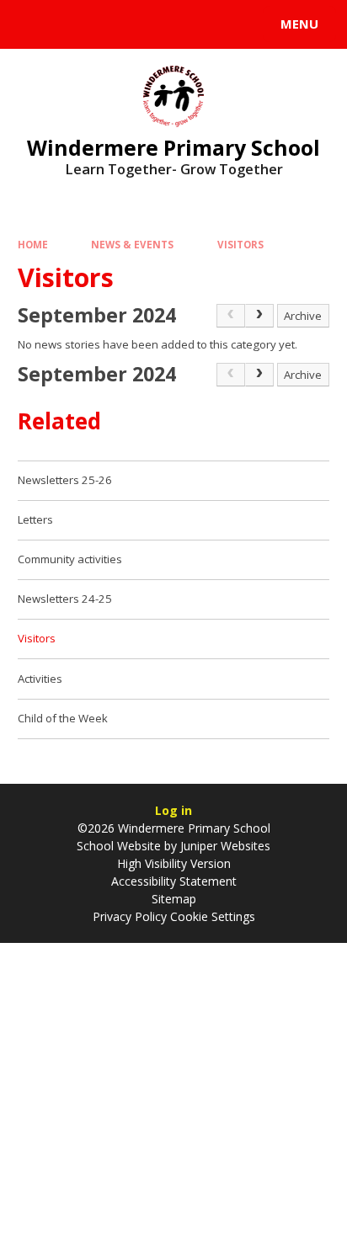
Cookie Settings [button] (212, 916)
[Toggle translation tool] (74, 24)
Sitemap (174, 899)
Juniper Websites (225, 846)
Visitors (240, 244)
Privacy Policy (130, 916)
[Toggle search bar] (32, 24)
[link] (230, 315)
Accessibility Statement (174, 881)
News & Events (132, 244)
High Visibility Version (174, 863)
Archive (303, 315)
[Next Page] (259, 315)
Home (33, 244)
